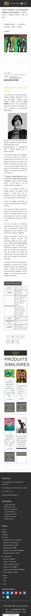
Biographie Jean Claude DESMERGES (13, 550)
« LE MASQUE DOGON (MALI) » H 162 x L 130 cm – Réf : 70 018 (10, 440)
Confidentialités (18, 609)
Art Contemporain (15, 75)
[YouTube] (16, 592)
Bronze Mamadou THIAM (10, 572)
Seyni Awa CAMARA (9, 559)
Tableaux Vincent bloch (9, 561)
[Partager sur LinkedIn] (22, 337)
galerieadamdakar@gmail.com (10, 495)
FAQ (24, 612)
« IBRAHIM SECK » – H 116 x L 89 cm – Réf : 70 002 (21, 391)
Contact (4, 584)
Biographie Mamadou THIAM (11, 553)
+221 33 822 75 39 (7, 491)
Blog (4, 580)
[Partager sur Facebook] (8, 337)
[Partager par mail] (18, 341)
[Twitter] (7, 592)
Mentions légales (13, 612)
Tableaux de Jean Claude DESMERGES (14, 569)
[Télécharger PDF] (13, 341)
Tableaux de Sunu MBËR (10, 567)
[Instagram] (12, 592)
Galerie (5, 578)
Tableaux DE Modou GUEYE (11, 564)
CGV (7, 609)
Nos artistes (5, 537)
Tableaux (23, 75)
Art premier (5, 534)
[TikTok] (7, 597)
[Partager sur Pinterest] (18, 337)
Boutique (4, 532)
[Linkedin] (24, 592)
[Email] (3, 597)
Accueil (4, 529)
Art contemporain (7, 556)
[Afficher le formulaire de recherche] (22, 3)
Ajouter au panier (16, 353)
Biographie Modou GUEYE (10, 545)
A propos (4, 575)
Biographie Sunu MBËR (9, 548)
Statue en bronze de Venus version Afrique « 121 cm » (21, 441)
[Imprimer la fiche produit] (8, 341)
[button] (5, 52)
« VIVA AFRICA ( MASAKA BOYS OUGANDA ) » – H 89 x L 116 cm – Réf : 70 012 (9, 388)
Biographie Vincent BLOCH (11, 542)
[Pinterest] (20, 592)
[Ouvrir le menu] (25, 3)
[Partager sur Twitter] (13, 337)
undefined (12, 615)
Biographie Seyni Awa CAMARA (12, 540)
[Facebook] (3, 592)
